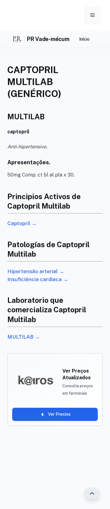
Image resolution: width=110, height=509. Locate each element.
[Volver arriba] (92, 493)
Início (84, 39)
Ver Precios (59, 414)
